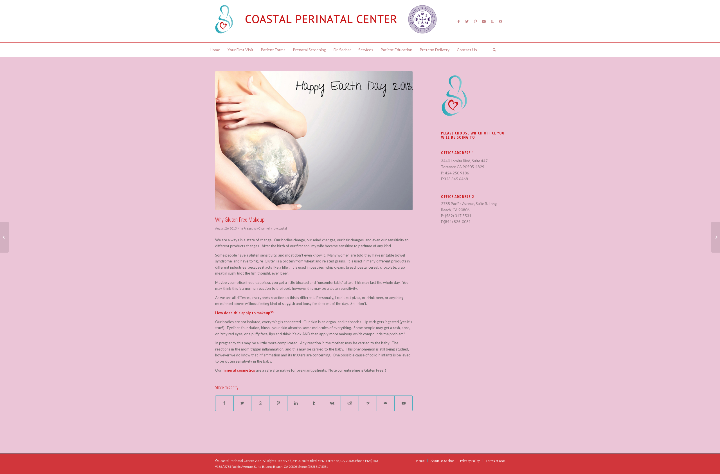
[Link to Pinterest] (475, 21)
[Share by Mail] (386, 403)
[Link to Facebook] (458, 21)
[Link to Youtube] (484, 21)
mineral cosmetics (238, 370)
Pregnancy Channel (257, 228)
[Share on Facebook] (224, 403)
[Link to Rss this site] (492, 21)
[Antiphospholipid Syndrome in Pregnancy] (715, 237)
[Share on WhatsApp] (260, 403)
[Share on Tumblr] (314, 403)
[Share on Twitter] (242, 403)
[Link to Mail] (500, 21)
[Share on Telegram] (368, 403)
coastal (282, 228)
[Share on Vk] (332, 403)
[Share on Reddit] (350, 403)
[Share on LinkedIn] (296, 403)
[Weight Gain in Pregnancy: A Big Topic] (4, 237)
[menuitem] (215, 50)
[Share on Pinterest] (278, 403)
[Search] (492, 50)
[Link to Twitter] (467, 21)
